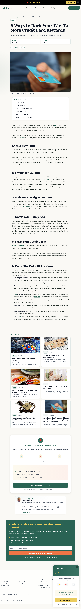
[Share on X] (20, 47)
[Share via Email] (23, 47)
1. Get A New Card (20, 102)
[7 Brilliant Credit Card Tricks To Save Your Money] (56, 343)
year (38, 182)
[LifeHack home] (7, 7)
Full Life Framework (5, 581)
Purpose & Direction (42, 581)
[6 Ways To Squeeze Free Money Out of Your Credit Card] (25, 377)
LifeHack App (22, 577)
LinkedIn (28, 594)
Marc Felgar (15, 42)
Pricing (53, 8)
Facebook (3, 594)
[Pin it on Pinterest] (16, 47)
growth (21, 138)
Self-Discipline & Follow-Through (45, 579)
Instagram (9, 594)
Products (37, 8)
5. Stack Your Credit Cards (22, 114)
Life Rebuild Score (5, 579)
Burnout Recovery (42, 577)
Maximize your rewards (19, 245)
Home (11, 17)
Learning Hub (22, 583)
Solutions (45, 8)
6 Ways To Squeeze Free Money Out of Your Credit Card (24, 391)
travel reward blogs (29, 206)
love (55, 125)
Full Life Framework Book (24, 579)
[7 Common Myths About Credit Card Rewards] (25, 406)
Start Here (28, 8)
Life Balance (4, 583)
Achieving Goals (5, 585)
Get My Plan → (71, 2)
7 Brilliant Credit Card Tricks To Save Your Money (55, 356)
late (20, 317)
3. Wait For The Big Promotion (23, 108)
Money (16, 17)
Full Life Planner (22, 581)
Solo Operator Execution (44, 587)
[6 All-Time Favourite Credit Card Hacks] (25, 345)
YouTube (23, 594)
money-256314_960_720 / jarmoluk (25, 93)
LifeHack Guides (5, 577)
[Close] (78, 2)
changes (37, 296)
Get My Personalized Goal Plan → (40, 485)
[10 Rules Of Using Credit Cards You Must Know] (55, 375)
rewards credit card (46, 179)
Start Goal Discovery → (66, 600)
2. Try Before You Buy (20, 105)
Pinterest (16, 594)
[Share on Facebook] (12, 47)
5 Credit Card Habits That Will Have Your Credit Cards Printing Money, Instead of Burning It (56, 419)
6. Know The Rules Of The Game (23, 117)
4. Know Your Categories (21, 111)
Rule (15, 294)
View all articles (26, 512)
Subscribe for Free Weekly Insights (40, 553)
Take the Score (74, 8)
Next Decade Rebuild (43, 585)
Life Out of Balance (42, 583)
